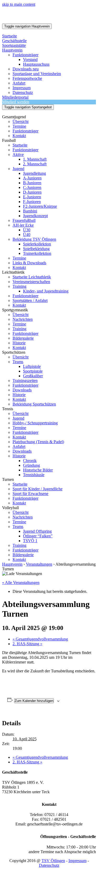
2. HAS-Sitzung (27, 644)
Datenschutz (49, 865)
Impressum (77, 860)
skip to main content (18, 4)
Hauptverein (12, 564)
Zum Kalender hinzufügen (34, 701)
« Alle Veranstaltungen (20, 582)
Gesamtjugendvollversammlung (40, 639)
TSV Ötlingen (53, 860)
